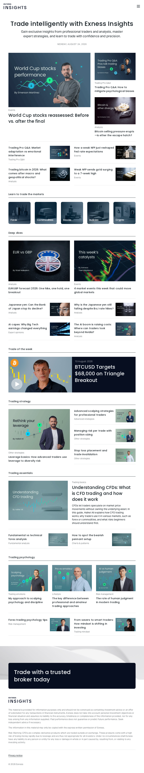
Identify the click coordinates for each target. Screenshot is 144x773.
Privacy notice (15, 755)
